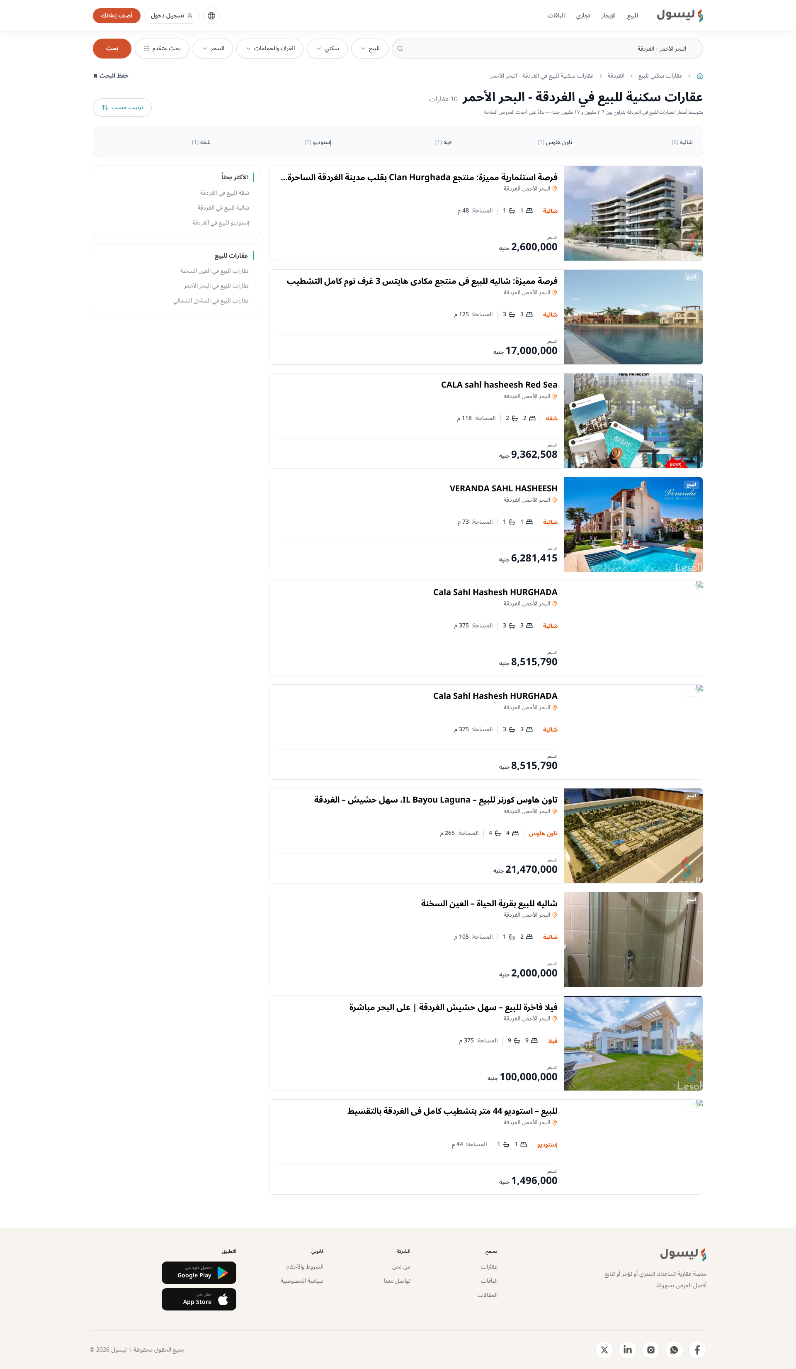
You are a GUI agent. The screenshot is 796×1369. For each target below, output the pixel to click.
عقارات (489, 1267)
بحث (112, 48)
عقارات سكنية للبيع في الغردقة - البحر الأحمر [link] (542, 76)
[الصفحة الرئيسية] (699, 76)
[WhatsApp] (674, 1350)
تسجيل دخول (167, 16)
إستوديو (318, 142)
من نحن (401, 1267)
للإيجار (609, 16)
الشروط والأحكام (304, 1267)
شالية (682, 142)
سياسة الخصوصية (302, 1281)
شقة (201, 142)
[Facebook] (697, 1350)
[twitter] (604, 1350)
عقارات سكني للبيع (660, 76)
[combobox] (547, 49)
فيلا (443, 142)
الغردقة (616, 76)
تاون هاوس (555, 142)
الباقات (556, 16)
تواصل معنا (397, 1281)
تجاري (583, 16)
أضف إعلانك (116, 16)
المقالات (488, 1295)
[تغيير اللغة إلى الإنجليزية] (211, 16)
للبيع (632, 16)
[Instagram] (651, 1350)
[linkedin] (628, 1350)
